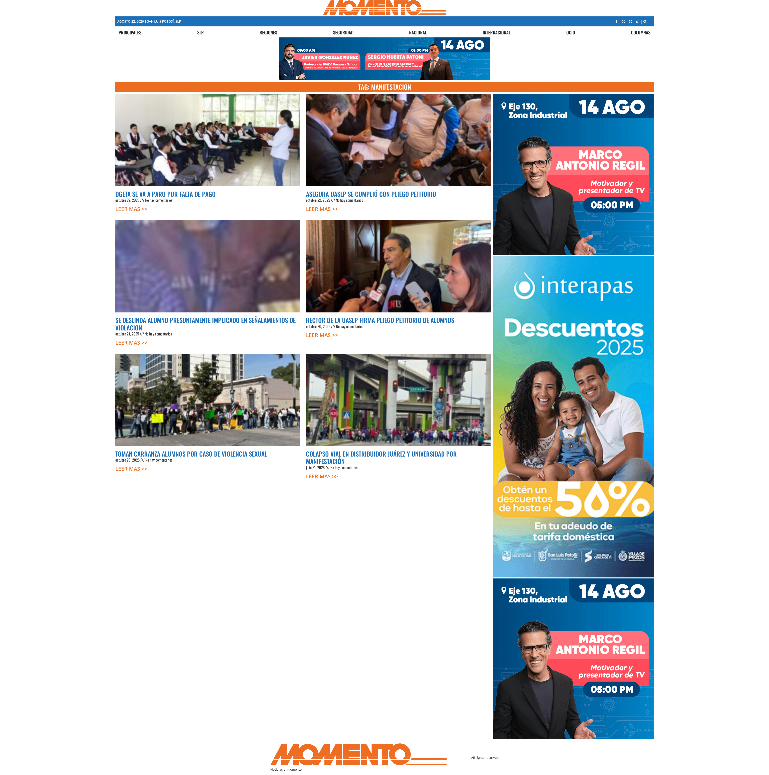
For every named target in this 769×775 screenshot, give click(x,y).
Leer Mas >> (131, 209)
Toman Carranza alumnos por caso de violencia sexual (191, 453)
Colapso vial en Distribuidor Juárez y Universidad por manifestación (381, 457)
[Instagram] (631, 21)
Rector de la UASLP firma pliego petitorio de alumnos (380, 320)
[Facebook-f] (617, 21)
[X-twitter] (624, 21)
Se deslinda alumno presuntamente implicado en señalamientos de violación (205, 323)
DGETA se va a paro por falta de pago (165, 194)
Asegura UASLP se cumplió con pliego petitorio (371, 194)
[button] (645, 21)
